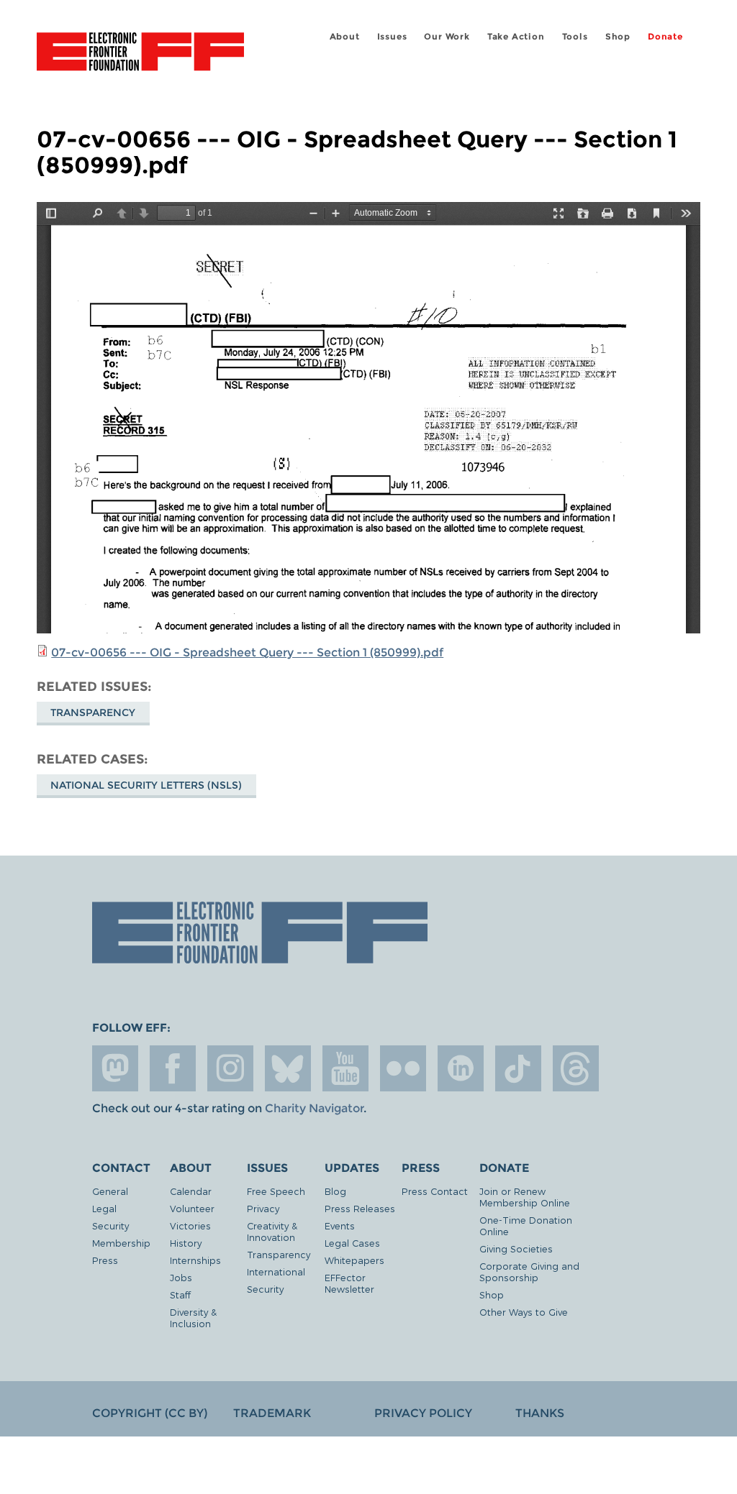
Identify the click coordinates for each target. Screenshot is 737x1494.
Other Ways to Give (523, 1311)
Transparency (92, 712)
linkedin (461, 1068)
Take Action (516, 36)
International (276, 1271)
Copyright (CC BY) (149, 1413)
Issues (392, 36)
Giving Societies (516, 1248)
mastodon (115, 1068)
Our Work (446, 36)
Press (105, 1260)
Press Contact (435, 1191)
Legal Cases (352, 1242)
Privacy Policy (423, 1413)
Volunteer (192, 1208)
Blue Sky (288, 1068)
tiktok (518, 1068)
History (186, 1242)
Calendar (191, 1191)
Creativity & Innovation (272, 1231)
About (345, 36)
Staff (180, 1294)
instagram (230, 1068)
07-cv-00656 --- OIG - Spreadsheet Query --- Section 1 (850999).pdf (247, 652)
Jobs (181, 1277)
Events (340, 1225)
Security (110, 1225)
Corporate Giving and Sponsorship (529, 1271)
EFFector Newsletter (349, 1283)
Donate (665, 36)
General (110, 1191)
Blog (335, 1191)
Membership (121, 1242)
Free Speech (276, 1191)
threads (576, 1068)
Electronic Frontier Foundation (140, 53)
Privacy (263, 1208)
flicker (403, 1068)
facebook (173, 1068)
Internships (195, 1260)
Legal (104, 1208)
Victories (190, 1225)
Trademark (272, 1413)
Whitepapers (354, 1260)
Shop (617, 36)
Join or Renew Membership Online (524, 1197)
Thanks (539, 1413)
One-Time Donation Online (525, 1225)
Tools (575, 36)
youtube (345, 1068)
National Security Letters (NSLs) (146, 785)
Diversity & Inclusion (193, 1317)
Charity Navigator (314, 1108)
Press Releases (360, 1208)
